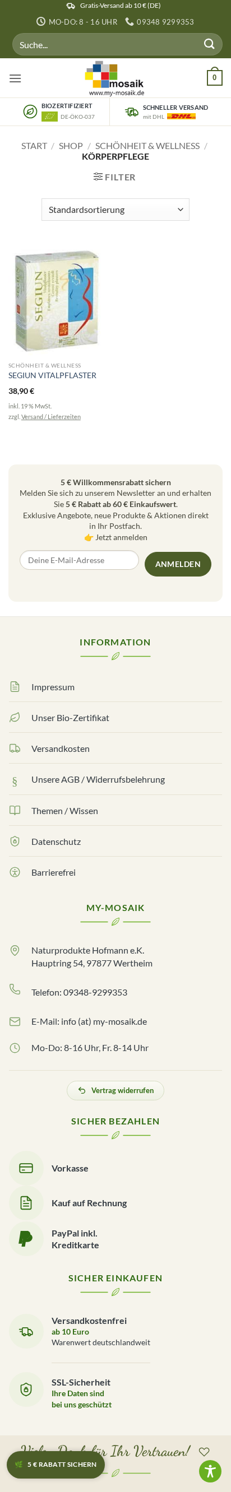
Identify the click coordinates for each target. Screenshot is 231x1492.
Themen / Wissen (64, 810)
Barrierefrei (53, 872)
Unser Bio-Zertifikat (70, 717)
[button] (15, 78)
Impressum (53, 686)
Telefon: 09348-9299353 (79, 992)
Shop (71, 145)
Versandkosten (60, 748)
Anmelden (178, 564)
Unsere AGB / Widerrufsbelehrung (98, 779)
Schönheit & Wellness (147, 145)
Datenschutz (56, 841)
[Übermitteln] (209, 44)
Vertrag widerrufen (122, 1090)
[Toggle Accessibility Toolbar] (210, 1471)
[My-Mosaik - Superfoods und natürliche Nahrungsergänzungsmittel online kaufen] (115, 77)
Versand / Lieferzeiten (51, 416)
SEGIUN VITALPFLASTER (52, 375)
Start (34, 145)
